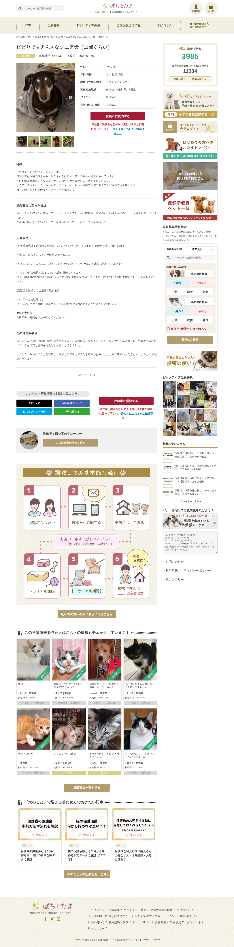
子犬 (174, 291)
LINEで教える (72, 411)
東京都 (59, 36)
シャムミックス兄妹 (65, 753)
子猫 (174, 320)
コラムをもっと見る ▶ (190, 501)
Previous (21, 97)
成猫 (190, 320)
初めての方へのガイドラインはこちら (86, 614)
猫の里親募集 (199, 302)
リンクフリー (175, 579)
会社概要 (160, 922)
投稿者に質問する (118, 116)
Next (70, 97)
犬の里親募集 (199, 273)
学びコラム (164, 25)
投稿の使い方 (96, 922)
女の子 (21, 684)
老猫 (205, 320)
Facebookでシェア (71, 403)
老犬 (205, 291)
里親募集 (54, 25)
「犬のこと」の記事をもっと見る (86, 874)
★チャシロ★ (25, 753)
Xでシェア (34, 403)
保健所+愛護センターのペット (190, 328)
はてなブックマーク (34, 411)
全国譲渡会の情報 (129, 25)
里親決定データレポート (185, 922)
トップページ (96, 909)
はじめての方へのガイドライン (155, 916)
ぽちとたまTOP (24, 36)
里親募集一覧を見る (86, 787)
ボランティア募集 (88, 25)
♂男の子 (178, 282)
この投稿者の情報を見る (70, 442)
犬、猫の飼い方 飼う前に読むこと (109, 916)
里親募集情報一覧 (44, 36)
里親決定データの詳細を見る (189, 79)
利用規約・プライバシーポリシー (188, 570)
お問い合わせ (175, 561)
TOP (28, 25)
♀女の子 (202, 282)
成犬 (190, 291)
